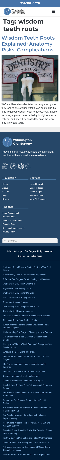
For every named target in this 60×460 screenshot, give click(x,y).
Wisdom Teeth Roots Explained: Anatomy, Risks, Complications (28, 44)
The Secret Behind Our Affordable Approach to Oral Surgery (26, 358)
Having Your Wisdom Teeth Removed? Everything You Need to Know (27, 346)
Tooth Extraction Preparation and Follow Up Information (27, 438)
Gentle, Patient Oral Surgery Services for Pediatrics (26, 442)
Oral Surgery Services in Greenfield (19, 284)
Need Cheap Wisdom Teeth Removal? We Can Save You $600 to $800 (26, 424)
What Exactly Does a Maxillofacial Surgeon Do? (24, 275)
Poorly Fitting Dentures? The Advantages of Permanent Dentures (27, 386)
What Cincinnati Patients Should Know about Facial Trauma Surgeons (26, 326)
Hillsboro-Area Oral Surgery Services (19, 297)
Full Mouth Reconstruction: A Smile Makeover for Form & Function (27, 394)
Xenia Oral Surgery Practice (15, 302)
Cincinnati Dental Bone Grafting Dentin (20, 320)
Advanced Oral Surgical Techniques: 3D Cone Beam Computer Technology (26, 448)
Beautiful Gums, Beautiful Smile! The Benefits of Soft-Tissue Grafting (27, 432)
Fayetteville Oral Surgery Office (17, 288)
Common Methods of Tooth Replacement (21, 376)
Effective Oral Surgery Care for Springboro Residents (26, 279)
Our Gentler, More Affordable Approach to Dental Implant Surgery (24, 417)
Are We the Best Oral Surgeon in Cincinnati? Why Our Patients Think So (27, 409)
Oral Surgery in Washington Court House (21, 306)
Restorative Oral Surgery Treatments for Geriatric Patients (25, 401)
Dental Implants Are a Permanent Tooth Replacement (26, 454)
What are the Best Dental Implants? (19, 352)
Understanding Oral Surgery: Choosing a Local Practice (27, 332)
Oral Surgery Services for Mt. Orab (18, 293)
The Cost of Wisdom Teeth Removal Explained (24, 371)
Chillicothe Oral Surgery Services (18, 311)
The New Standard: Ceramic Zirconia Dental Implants (26, 316)
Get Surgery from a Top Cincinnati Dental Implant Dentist (25, 338)
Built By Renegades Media (30, 256)
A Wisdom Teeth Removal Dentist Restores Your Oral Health (27, 268)
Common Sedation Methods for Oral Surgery (23, 380)
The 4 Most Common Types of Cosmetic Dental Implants (24, 365)
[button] (53, 11)
